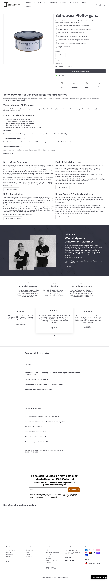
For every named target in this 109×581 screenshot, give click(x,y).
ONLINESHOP (29, 3)
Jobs (7, 559)
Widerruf (48, 563)
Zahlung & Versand (51, 560)
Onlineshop (29, 550)
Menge (57, 51)
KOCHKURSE (74, 3)
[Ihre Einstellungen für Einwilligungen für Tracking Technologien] (106, 578)
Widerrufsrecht (50, 565)
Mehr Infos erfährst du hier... (73, 257)
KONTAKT (27, 7)
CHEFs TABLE (53, 3)
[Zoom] (28, 39)
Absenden (74, 489)
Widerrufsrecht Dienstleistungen (51, 568)
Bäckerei (28, 552)
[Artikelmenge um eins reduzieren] (57, 55)
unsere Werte (10, 550)
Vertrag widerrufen (99, 577)
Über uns (9, 552)
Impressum (49, 558)
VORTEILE (84, 3)
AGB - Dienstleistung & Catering (52, 553)
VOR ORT (41, 3)
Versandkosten (68, 66)
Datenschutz (49, 556)
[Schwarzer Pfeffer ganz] (11, 523)
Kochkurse (29, 557)
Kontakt (8, 557)
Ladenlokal (9, 554)
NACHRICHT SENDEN (31, 452)
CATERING (63, 3)
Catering (28, 554)
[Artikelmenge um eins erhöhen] (63, 55)
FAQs (7, 561)
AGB (47, 550)
